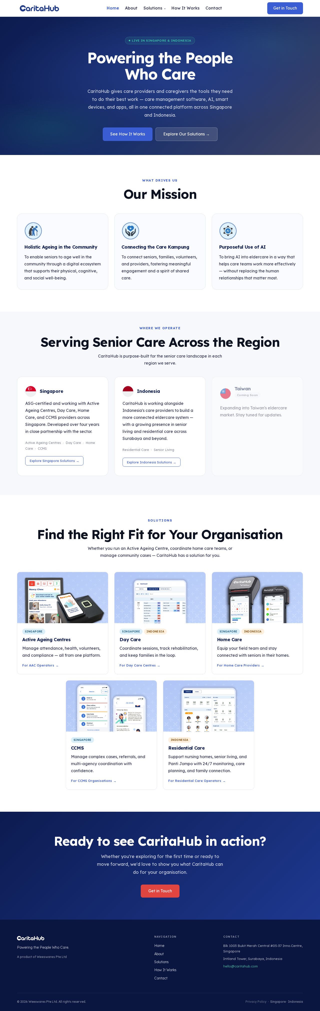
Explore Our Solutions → (186, 133)
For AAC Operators (38, 665)
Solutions (155, 8)
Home (113, 8)
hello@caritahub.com (240, 966)
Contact (214, 8)
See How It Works (127, 133)
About (131, 8)
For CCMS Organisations (91, 781)
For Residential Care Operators (194, 781)
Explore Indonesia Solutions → (151, 462)
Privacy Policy (256, 1001)
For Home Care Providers (238, 665)
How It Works (186, 8)
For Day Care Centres (138, 665)
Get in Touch (285, 8)
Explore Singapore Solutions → (54, 461)
